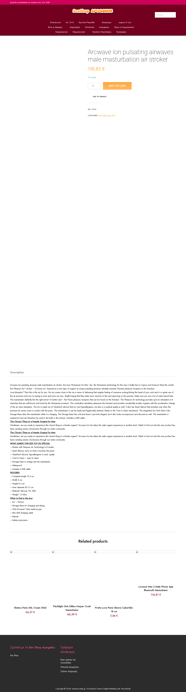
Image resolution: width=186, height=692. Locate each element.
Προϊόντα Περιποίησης (101, 32)
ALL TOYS (70, 22)
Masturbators (105, 115)
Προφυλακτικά (61, 32)
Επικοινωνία (55, 22)
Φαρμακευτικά (79, 32)
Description (17, 372)
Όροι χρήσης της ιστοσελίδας (68, 661)
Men (113, 115)
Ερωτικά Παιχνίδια (87, 22)
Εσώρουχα (106, 22)
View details (30, 579)
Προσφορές (121, 32)
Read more (72, 571)
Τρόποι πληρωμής (68, 671)
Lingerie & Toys (125, 22)
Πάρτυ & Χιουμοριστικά (124, 27)
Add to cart (117, 86)
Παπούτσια (89, 27)
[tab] (19, 372)
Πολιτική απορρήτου (69, 667)
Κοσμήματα (104, 27)
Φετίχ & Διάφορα (55, 27)
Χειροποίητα (75, 27)
